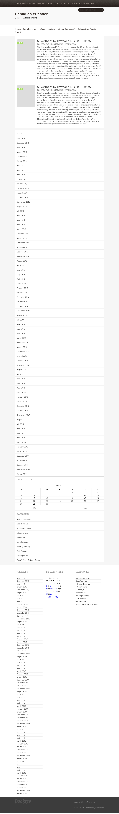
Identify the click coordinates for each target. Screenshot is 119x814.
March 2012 (21, 442)
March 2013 (21, 392)
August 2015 (22, 260)
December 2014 (23, 297)
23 (47, 501)
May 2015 (21, 274)
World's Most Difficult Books (28, 560)
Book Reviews (28, 3)
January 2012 (22, 451)
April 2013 (21, 387)
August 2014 (22, 315)
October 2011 (22, 465)
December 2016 (23, 188)
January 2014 (22, 347)
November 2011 (23, 460)
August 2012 (22, 419)
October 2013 (22, 360)
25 (72, 501)
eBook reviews (56, 44)
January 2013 (22, 401)
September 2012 (23, 415)
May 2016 (21, 220)
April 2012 (21, 437)
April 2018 (21, 147)
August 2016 (22, 206)
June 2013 (21, 378)
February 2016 (22, 233)
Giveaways (21, 537)
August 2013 (22, 369)
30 (47, 503)
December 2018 (23, 143)
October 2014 (22, 306)
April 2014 (21, 333)
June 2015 (21, 270)
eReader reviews (44, 3)
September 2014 (23, 310)
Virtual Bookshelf (61, 3)
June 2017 (21, 170)
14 (21, 498)
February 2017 (22, 179)
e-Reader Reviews (24, 528)
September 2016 (23, 201)
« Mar (34, 508)
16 (47, 498)
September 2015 (23, 256)
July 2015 (20, 265)
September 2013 (23, 365)
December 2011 (23, 455)
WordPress (99, 807)
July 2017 (20, 165)
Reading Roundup (23, 546)
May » (85, 508)
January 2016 (22, 238)
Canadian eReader (31, 13)
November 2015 (23, 247)
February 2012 (22, 446)
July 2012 (20, 424)
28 (21, 503)
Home (18, 3)
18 (72, 498)
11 (72, 495)
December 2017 (23, 156)
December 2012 (23, 406)
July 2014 (20, 319)
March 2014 (21, 338)
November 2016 (23, 192)
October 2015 (22, 251)
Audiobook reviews (24, 519)
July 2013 (20, 374)
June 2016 (21, 215)
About (93, 3)
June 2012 (21, 428)
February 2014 (22, 342)
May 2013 (21, 383)
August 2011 (22, 474)
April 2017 (21, 174)
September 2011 (23, 469)
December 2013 (23, 351)
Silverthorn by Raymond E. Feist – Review (64, 41)
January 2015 (22, 292)
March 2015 (21, 283)
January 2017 (22, 183)
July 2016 (20, 211)
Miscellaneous (22, 541)
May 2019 (21, 138)
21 (21, 501)
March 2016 (21, 229)
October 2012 (22, 410)
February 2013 (22, 396)
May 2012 (21, 433)
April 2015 (21, 279)
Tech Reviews (22, 551)
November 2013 (23, 356)
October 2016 (22, 197)
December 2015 (23, 242)
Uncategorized (22, 555)
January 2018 (22, 152)
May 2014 (21, 328)
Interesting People (80, 3)
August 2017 (22, 161)
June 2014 (21, 324)
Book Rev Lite (79, 807)
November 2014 (23, 301)
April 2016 (21, 224)
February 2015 (22, 288)
